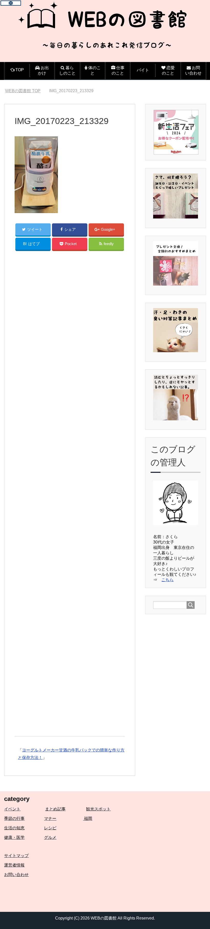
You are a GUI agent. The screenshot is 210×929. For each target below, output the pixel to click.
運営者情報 (14, 865)
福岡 (87, 818)
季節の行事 (14, 818)
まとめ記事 (55, 809)
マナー (50, 818)
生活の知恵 (14, 828)
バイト (143, 70)
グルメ (50, 837)
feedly (109, 244)
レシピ (50, 828)
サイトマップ (16, 855)
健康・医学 (14, 837)
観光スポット (98, 809)
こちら (167, 580)
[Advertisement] (70, 494)
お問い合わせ (16, 874)
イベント (12, 809)
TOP (22, 91)
